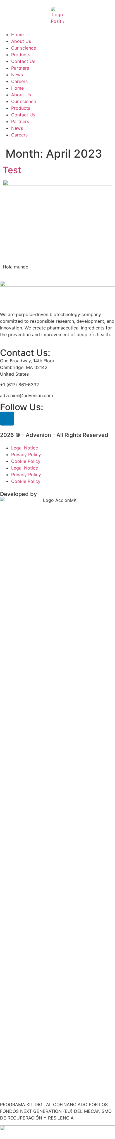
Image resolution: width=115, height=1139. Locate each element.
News (17, 74)
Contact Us (23, 61)
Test (12, 170)
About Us (21, 41)
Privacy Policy (26, 454)
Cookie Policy (25, 461)
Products (20, 54)
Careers (19, 81)
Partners (20, 68)
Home (17, 34)
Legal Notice (24, 448)
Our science (23, 48)
